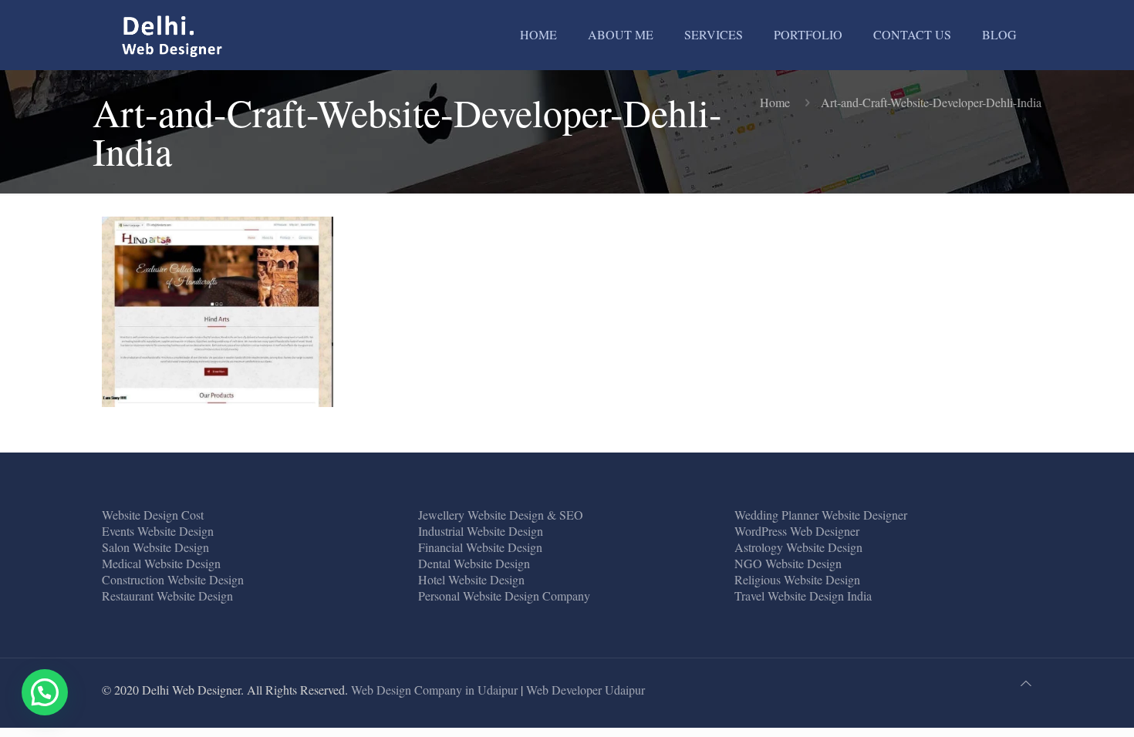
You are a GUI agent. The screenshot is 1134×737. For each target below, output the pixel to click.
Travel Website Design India (803, 595)
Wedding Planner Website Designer (820, 514)
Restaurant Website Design (167, 595)
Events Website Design (158, 531)
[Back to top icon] (1026, 683)
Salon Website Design (155, 547)
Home (775, 102)
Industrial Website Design (480, 531)
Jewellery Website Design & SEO (500, 514)
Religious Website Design (797, 579)
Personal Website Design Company (504, 595)
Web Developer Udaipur (585, 689)
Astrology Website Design (798, 547)
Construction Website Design (173, 579)
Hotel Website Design (471, 579)
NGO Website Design (788, 563)
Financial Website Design (480, 547)
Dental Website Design (474, 563)
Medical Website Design (161, 563)
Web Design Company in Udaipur (434, 689)
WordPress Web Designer (796, 531)
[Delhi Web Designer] (172, 34)
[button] (45, 692)
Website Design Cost (153, 514)
